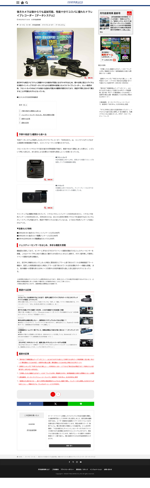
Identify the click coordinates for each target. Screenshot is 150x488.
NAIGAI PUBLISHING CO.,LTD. (73, 474)
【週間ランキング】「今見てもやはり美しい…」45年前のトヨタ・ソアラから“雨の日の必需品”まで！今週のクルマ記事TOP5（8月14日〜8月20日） (115, 81)
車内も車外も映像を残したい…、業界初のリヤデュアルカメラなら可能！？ (42, 320)
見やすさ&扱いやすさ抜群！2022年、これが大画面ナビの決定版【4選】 (41, 310)
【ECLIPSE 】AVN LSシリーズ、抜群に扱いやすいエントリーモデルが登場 (42, 342)
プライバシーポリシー (67, 469)
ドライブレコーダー (48, 25)
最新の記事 (24, 123)
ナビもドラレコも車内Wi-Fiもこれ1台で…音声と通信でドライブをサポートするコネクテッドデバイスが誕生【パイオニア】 (48, 298)
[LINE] (81, 404)
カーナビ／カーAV (25, 25)
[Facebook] (30, 404)
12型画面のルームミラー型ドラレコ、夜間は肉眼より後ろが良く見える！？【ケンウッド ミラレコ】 (48, 331)
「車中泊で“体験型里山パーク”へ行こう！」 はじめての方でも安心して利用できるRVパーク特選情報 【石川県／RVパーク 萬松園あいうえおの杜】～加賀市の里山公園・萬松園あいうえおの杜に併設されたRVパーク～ (115, 92)
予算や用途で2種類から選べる (30, 111)
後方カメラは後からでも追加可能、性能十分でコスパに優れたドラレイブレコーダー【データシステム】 (67, 457)
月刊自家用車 (37, 19)
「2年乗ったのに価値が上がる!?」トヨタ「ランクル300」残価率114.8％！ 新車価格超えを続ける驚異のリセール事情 (56, 373)
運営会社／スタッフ (82, 469)
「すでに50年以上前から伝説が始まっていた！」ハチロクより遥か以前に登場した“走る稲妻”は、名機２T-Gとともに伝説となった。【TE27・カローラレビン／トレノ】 (115, 113)
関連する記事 (24, 119)
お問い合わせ (108, 469)
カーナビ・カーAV (30, 457)
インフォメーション (96, 469)
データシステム (60, 25)
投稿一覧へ (69, 445)
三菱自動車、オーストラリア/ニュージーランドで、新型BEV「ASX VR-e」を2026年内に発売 (48, 377)
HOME (20, 457)
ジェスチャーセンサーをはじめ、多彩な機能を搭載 (36, 115)
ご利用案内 (55, 469)
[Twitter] (55, 404)
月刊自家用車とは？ (44, 469)
